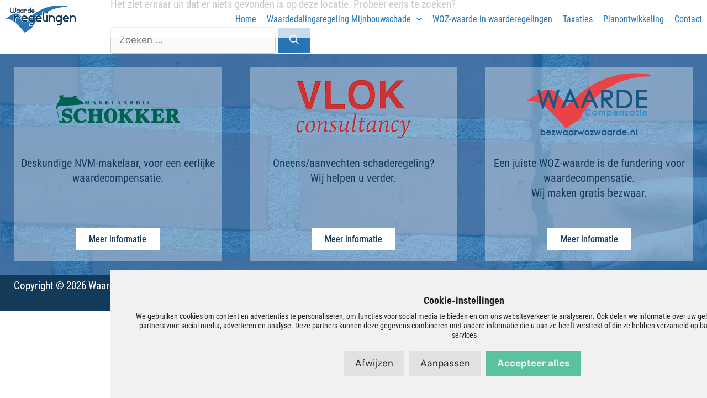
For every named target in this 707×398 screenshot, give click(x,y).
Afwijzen (374, 363)
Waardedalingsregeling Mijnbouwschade (339, 19)
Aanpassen (445, 363)
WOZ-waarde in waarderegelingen (492, 19)
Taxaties (578, 19)
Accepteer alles (533, 363)
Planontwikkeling (633, 19)
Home (245, 19)
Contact (688, 19)
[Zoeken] (294, 40)
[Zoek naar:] (194, 39)
